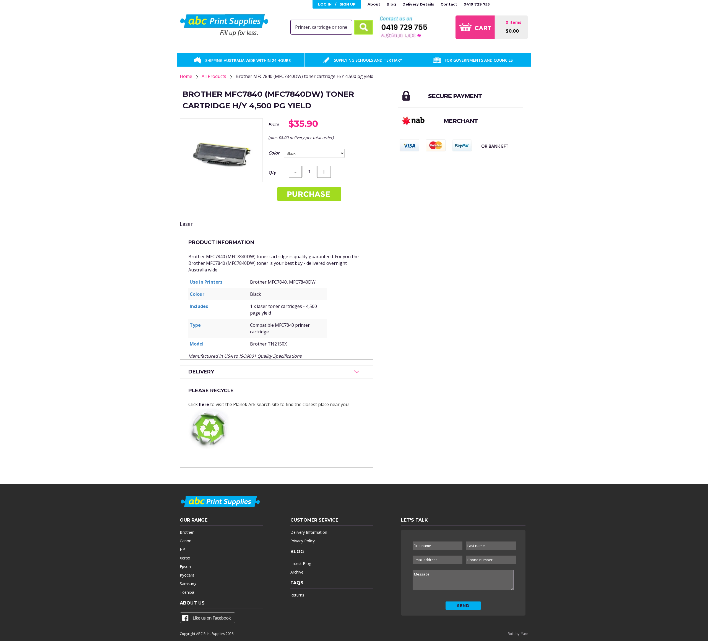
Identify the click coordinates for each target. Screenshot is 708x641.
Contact (449, 4)
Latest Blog (300, 563)
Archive (296, 572)
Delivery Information (308, 532)
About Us (192, 603)
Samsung (188, 583)
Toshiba (187, 592)
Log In (325, 4)
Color (274, 153)
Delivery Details (418, 4)
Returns (297, 595)
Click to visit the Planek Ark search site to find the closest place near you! (268, 397)
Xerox (185, 558)
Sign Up (348, 4)
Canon (185, 540)
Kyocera (187, 575)
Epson (185, 566)
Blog (391, 4)
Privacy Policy (302, 540)
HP (182, 549)
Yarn (524, 633)
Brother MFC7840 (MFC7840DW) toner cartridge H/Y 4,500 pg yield (304, 76)
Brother (187, 532)
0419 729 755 (477, 4)
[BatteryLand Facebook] (207, 619)
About (374, 4)
